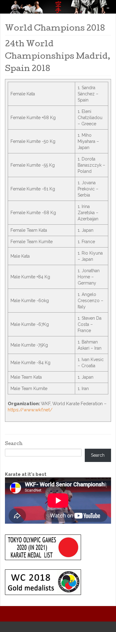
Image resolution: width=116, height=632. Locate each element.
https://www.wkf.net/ (30, 409)
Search (14, 444)
